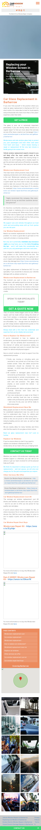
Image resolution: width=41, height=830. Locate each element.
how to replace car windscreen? (15, 644)
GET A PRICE (20, 120)
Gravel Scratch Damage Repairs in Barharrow (18, 824)
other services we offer (12, 654)
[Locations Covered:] (2, 3)
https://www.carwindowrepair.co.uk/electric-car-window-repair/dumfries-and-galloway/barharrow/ (21, 191)
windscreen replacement (12, 640)
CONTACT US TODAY (21, 451)
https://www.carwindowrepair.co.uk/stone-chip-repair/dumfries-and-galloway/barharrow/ (21, 263)
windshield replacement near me (15, 647)
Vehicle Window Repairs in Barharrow (15, 817)
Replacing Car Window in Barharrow (15, 820)
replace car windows (11, 650)
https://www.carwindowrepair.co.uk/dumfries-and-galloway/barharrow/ (21, 134)
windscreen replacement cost (14, 634)
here (15, 573)
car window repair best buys (14, 660)
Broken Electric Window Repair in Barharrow (17, 822)
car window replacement (12, 637)
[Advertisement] (20, 37)
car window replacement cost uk (15, 657)
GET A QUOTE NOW (21, 308)
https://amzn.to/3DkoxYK (19, 579)
